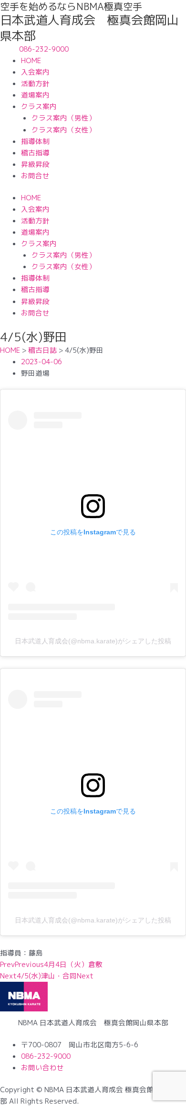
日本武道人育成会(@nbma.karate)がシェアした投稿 (93, 641)
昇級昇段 (35, 164)
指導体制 (35, 141)
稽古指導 (35, 153)
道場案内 (35, 95)
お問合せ (35, 176)
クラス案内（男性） (63, 118)
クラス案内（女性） (63, 130)
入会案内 (35, 72)
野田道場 (35, 373)
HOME (31, 60)
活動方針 (35, 83)
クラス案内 (39, 106)
